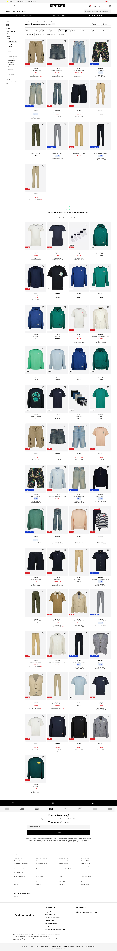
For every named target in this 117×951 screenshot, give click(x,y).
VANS (82, 887)
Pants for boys (85, 866)
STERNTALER (17, 887)
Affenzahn (17, 879)
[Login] (95, 6)
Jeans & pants (58, 21)
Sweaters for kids (64, 866)
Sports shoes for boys (20, 868)
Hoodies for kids (63, 858)
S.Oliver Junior (63, 879)
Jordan (83, 879)
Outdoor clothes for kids (43, 868)
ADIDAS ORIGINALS (19, 876)
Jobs (37, 946)
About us (24, 946)
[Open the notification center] (100, 5)
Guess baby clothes (41, 863)
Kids (21, 6)
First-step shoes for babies (88, 868)
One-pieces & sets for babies (22, 863)
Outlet (10, 1)
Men (15, 6)
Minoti (83, 881)
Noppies (16, 884)
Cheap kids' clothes (86, 860)
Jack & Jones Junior (19, 881)
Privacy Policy (31, 840)
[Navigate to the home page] (23, 908)
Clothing (49, 21)
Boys (31, 21)
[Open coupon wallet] (89, 6)
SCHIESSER (39, 887)
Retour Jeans (85, 884)
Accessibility (80, 946)
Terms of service (56, 946)
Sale (36, 31)
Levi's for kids (40, 879)
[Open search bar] (85, 11)
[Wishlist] (105, 6)
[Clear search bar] (110, 11)
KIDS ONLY (62, 881)
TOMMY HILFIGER (64, 887)
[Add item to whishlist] (43, 41)
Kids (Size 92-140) (39, 21)
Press (31, 946)
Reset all (62, 34)
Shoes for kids (18, 858)
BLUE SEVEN (39, 876)
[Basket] (110, 6)
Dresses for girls (63, 863)
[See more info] (36, 77)
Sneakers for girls (41, 866)
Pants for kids (18, 860)
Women (8, 6)
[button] (95, 24)
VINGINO (67, 21)
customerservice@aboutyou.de (41, 841)
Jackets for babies (41, 858)
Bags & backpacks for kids (66, 860)
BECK (60, 876)
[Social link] (16, 915)
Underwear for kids (41, 860)
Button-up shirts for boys (66, 868)
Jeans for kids (85, 858)
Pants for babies (85, 863)
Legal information (69, 946)
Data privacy (45, 946)
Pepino (38, 881)
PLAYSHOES (62, 884)
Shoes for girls (18, 866)
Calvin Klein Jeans (86, 876)
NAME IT (38, 884)
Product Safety (90, 946)
